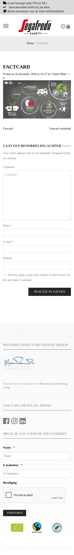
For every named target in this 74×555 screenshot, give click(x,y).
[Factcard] (37, 99)
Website (7, 258)
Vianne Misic (59, 74)
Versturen (14, 512)
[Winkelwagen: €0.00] (69, 24)
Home (30, 43)
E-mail (8, 241)
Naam (7, 225)
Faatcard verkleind (60, 128)
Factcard (16, 66)
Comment (8, 167)
